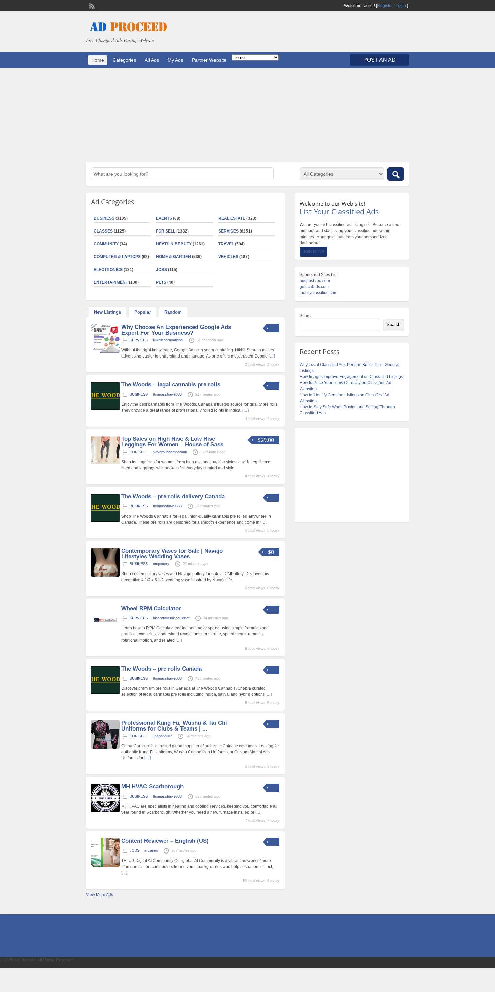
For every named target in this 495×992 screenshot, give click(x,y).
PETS (161, 282)
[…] (272, 356)
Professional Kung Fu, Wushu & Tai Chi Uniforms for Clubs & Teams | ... (174, 726)
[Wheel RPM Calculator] (105, 632)
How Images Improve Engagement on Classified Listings (351, 376)
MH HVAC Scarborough (152, 786)
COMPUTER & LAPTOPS (117, 256)
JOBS (161, 269)
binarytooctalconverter (171, 618)
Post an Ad (379, 60)
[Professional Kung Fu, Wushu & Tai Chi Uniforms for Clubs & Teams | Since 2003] (105, 747)
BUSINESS (104, 218)
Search (306, 315)
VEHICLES (228, 256)
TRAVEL (226, 244)
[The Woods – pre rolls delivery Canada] (105, 521)
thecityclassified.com (318, 292)
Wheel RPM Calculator (151, 608)
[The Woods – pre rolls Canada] (105, 693)
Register (385, 5)
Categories (124, 60)
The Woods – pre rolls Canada (161, 668)
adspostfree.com (315, 280)
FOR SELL (165, 231)
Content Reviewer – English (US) (165, 841)
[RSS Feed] (91, 5)
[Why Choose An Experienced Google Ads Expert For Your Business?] (105, 351)
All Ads (152, 60)
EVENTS (164, 218)
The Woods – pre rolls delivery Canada (173, 496)
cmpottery (161, 564)
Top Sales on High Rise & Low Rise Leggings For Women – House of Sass (172, 442)
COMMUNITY (106, 244)
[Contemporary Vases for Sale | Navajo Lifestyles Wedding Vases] (105, 575)
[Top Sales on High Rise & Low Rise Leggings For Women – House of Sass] (105, 463)
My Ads (175, 60)
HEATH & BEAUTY (174, 244)
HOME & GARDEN (173, 256)
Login (401, 5)
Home (97, 60)
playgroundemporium (170, 452)
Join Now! (313, 251)
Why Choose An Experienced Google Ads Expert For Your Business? (176, 330)
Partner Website (209, 60)
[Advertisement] (247, 115)
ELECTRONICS (108, 269)
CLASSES (103, 231)
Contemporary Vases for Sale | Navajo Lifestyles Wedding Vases (172, 554)
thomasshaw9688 (167, 394)
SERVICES (228, 231)
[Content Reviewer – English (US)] (105, 865)
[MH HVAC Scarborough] (105, 811)
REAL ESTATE (231, 218)
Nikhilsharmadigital (168, 340)
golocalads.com (314, 286)
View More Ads (99, 894)
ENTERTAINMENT (111, 282)
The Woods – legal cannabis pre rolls (170, 384)
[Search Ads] (395, 174)
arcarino (151, 850)
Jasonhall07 (162, 736)
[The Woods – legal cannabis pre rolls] (105, 409)
